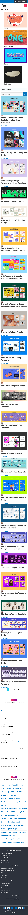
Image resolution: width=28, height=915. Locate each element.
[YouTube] (19, 908)
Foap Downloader (5, 860)
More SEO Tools (4, 892)
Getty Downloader (5, 855)
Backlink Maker (4, 885)
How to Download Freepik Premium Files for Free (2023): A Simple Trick (14, 810)
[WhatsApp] (23, 908)
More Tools (3, 877)
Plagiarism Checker (5, 883)
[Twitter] (8, 908)
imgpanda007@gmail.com (15, 898)
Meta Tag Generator (6, 888)
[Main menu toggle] (25, 5)
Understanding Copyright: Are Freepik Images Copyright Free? (13, 840)
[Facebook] (5, 908)
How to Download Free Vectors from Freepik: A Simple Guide (12, 827)
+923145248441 (16, 900)
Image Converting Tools (7, 868)
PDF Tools (3, 873)
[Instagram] (12, 908)
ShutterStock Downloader (7, 853)
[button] (20, 1)
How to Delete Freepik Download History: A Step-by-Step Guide (13, 786)
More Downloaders (5, 862)
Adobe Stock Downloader (7, 858)
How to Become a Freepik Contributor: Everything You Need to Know (13, 801)
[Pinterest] (16, 908)
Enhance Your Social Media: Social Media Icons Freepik (13, 834)
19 (14, 689)
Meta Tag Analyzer (5, 890)
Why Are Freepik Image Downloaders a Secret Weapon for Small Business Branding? (13, 818)
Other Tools (4, 875)
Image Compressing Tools (7, 870)
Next (19, 689)
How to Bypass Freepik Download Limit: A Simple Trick (13, 793)
